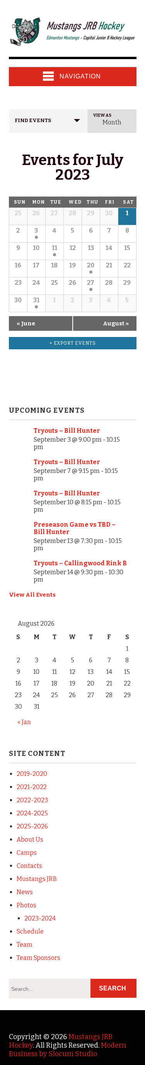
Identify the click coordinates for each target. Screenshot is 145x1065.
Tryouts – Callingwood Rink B (80, 563)
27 (90, 282)
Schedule (30, 931)
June (26, 323)
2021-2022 (32, 787)
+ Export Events (72, 343)
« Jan (24, 722)
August (116, 323)
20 (90, 265)
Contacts (29, 865)
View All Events (32, 594)
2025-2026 (32, 826)
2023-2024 (40, 918)
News (25, 892)
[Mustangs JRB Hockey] (72, 42)
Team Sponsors (38, 957)
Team (24, 944)
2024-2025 (32, 813)
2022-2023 (32, 800)
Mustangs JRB (37, 879)
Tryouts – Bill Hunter (67, 430)
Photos (26, 905)
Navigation (80, 76)
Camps (27, 852)
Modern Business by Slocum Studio (67, 1049)
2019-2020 (32, 773)
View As (102, 115)
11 (54, 248)
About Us (30, 839)
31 (36, 300)
